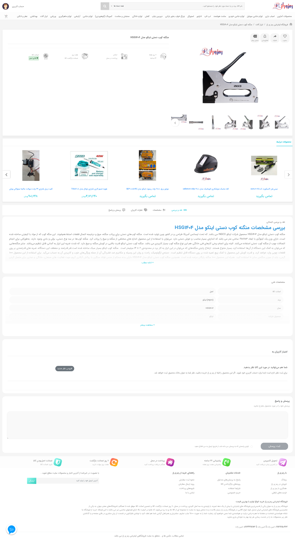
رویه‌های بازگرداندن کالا (230, 484)
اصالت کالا (34, 56)
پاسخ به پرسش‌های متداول (228, 479)
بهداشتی (33, 16)
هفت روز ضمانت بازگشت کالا (71, 56)
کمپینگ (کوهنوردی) (103, 16)
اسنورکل (190, 16)
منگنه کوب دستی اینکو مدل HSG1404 (236, 24)
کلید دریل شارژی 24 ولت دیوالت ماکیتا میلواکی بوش (31, 189)
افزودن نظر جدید (64, 368)
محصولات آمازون (284, 16)
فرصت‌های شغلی (279, 492)
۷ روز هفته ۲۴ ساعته (152, 56)
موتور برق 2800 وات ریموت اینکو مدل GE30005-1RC (147, 189)
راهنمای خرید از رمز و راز (183, 473)
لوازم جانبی (87, 16)
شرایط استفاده (234, 488)
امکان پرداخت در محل (111, 56)
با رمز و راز (282, 473)
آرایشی (77, 16)
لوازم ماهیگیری (65, 16)
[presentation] (285, 122)
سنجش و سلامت (122, 16)
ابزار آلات (44, 16)
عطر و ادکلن (22, 16)
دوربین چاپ (157, 16)
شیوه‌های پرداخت (186, 488)
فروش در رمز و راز (279, 484)
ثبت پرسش (274, 446)
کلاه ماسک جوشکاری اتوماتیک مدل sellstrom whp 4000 (206, 189)
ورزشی (53, 16)
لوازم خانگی (137, 16)
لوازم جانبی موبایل (255, 16)
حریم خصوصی (234, 492)
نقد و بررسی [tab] (177, 210)
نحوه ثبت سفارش (186, 479)
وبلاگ (284, 479)
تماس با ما (189, 492)
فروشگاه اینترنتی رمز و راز (277, 24)
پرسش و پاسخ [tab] (114, 210)
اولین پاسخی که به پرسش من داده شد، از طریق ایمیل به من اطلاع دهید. (221, 446)
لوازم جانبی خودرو (236, 16)
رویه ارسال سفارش (186, 484)
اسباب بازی (270, 16)
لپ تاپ (207, 16)
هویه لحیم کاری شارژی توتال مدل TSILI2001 (89, 189)
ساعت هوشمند (219, 16)
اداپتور (199, 16)
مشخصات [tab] (157, 210)
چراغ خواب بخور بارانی (175, 16)
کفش (147, 16)
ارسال (31, 481)
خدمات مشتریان (233, 473)
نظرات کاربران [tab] (137, 210)
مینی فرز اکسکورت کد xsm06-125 (264, 189)
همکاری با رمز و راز (279, 488)
